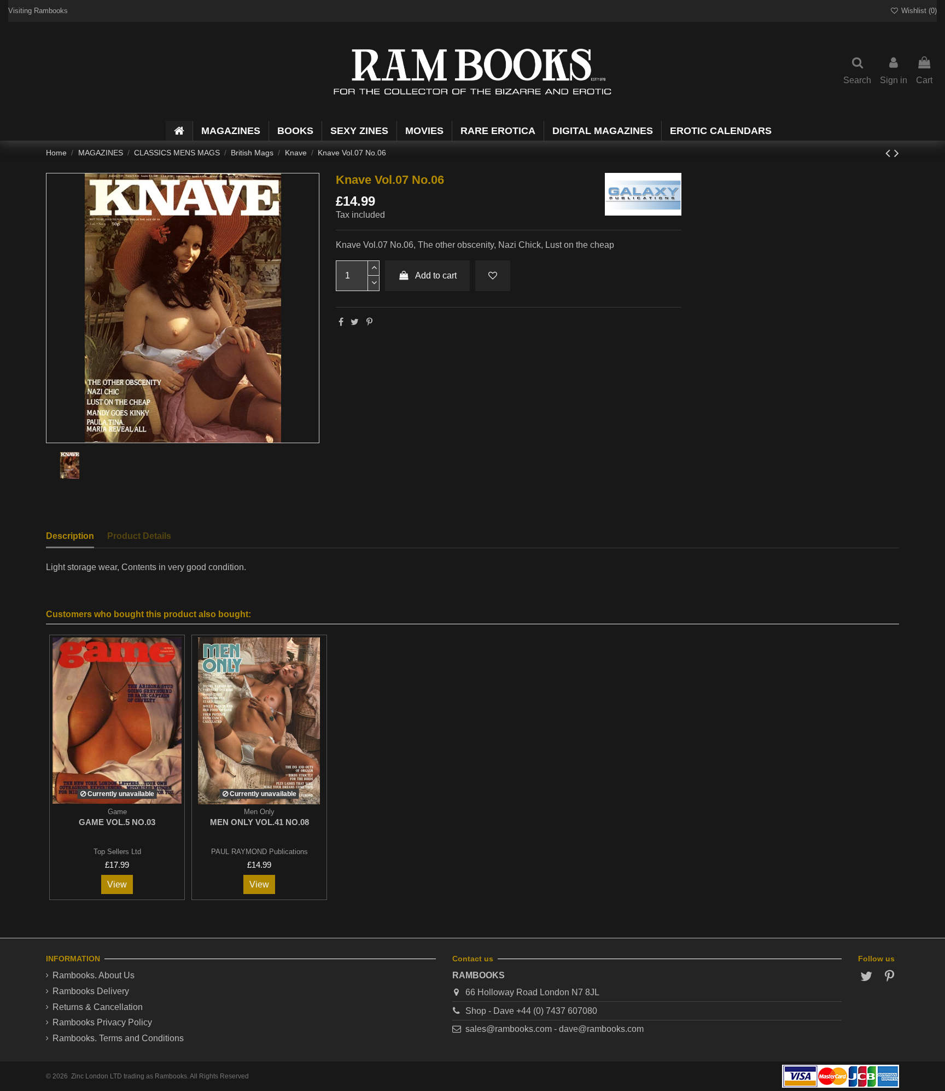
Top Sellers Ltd (117, 852)
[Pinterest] (369, 322)
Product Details (139, 536)
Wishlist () (918, 11)
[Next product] (896, 153)
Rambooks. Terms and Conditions (118, 1038)
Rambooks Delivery (90, 991)
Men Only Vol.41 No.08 (259, 822)
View (117, 884)
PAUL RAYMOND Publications (259, 852)
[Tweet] (355, 322)
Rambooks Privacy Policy (102, 1022)
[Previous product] (889, 153)
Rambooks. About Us (93, 975)
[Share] (341, 322)
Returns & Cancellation (97, 1007)
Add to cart (436, 275)
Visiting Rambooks (38, 11)
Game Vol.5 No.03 (117, 822)
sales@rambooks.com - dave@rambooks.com (554, 1029)
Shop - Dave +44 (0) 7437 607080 (531, 1010)
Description (70, 536)
